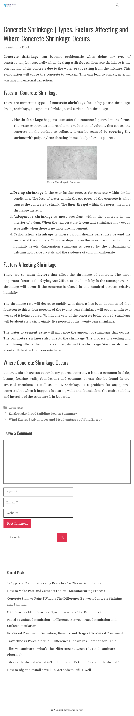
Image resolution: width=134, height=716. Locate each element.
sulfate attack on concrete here (37, 350)
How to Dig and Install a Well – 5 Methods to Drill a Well (49, 670)
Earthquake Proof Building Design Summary (43, 414)
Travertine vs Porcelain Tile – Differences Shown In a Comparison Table (61, 641)
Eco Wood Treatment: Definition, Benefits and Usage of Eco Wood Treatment (65, 633)
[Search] (62, 537)
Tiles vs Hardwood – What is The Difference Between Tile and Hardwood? (63, 662)
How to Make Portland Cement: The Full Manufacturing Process (56, 591)
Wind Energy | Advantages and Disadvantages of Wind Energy (55, 420)
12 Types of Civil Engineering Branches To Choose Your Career (54, 583)
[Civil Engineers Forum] (9, 5)
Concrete (16, 408)
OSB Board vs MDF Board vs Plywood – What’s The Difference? (54, 612)
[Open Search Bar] (117, 5)
